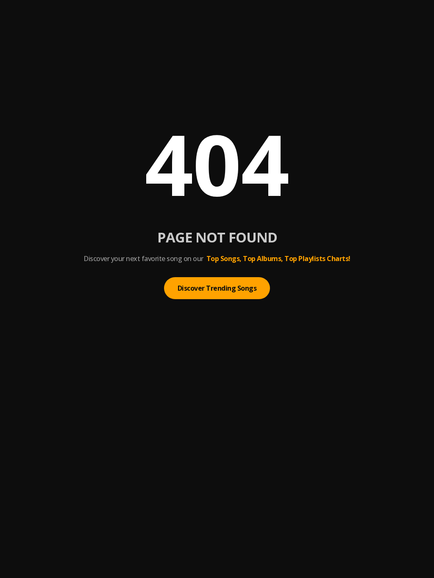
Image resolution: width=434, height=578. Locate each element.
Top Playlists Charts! (317, 258)
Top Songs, (224, 258)
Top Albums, (263, 258)
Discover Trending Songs (217, 288)
